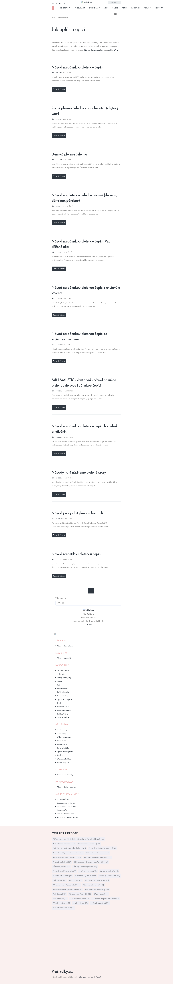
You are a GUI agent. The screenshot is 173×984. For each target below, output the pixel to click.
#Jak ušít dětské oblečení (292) (64, 844)
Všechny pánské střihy (65, 775)
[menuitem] (54, 17)
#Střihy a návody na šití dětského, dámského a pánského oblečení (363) (78, 839)
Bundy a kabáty (62, 696)
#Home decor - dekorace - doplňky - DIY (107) (91, 862)
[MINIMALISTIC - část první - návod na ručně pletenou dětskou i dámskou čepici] (85, 374)
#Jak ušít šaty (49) (75, 880)
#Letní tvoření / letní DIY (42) (93, 885)
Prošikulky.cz (62, 971)
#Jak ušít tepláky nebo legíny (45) (97, 880)
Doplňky (60, 703)
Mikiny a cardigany (64, 677)
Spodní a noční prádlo (65, 699)
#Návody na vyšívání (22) (100, 903)
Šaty (58, 685)
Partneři (98, 977)
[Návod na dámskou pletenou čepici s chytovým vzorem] (85, 282)
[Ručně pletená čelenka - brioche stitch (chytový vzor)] (85, 102)
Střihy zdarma (94, 8)
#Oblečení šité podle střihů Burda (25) (105, 898)
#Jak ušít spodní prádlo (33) (80, 898)
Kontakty (158, 8)
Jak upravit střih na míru (65, 814)
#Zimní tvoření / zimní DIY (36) (80, 894)
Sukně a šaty (61, 741)
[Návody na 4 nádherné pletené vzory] (85, 466)
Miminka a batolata (64, 759)
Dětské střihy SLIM (63, 762)
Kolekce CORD (62, 714)
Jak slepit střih (62, 810)
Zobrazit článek (59, 89)
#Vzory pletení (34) (101, 894)
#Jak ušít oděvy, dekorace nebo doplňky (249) (69, 848)
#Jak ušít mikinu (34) (60, 898)
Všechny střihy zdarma (65, 646)
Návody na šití (79, 8)
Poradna (147, 8)
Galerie (115, 8)
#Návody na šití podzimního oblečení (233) (68, 853)
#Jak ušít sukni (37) (59, 894)
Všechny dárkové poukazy (66, 787)
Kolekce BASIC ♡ (63, 707)
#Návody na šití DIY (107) (62, 862)
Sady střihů (61, 653)
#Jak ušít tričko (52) (59, 880)
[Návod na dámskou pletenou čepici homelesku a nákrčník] (85, 420)
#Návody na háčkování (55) (109, 876)
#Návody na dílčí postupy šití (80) (64, 871)
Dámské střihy (62, 665)
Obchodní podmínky (86, 977)
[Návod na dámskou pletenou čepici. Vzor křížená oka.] (85, 235)
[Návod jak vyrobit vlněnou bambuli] (85, 507)
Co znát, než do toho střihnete (67, 817)
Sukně (59, 681)
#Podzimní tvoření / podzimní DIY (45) (66, 885)
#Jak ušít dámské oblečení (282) (88, 844)
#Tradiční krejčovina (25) (61, 903)
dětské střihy (113, 50)
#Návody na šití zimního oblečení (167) (67, 857)
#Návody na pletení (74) (88, 871)
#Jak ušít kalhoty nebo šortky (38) (97, 889)
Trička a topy (61, 674)
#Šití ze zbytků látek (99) (61, 866)
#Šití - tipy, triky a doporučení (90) (85, 866)
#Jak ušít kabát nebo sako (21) (63, 908)
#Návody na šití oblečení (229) (97, 853)
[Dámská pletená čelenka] (85, 148)
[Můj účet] (119, 14)
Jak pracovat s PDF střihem (66, 806)
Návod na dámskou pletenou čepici (77, 67)
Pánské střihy (62, 769)
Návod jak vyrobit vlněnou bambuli (77, 513)
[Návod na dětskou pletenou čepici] (85, 548)
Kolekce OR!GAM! (64, 710)
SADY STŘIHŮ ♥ (63, 717)
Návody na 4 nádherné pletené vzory (79, 472)
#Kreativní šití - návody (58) (62, 876)
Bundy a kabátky (63, 748)
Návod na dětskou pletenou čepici (76, 554)
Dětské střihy (61, 724)
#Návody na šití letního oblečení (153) (97, 857)
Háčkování (135, 8)
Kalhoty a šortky (62, 688)
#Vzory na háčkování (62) (109, 871)
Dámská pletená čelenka (69, 154)
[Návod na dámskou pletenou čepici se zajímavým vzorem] (85, 328)
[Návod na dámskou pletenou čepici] (85, 61)
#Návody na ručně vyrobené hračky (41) (67, 889)
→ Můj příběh (88, 624)
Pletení (124, 8)
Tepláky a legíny (63, 670)
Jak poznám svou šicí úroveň (67, 803)
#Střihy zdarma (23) (80, 903)
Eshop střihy (65, 8)
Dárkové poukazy (64, 782)
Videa (106, 8)
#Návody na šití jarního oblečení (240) (102, 848)
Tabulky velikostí (62, 799)
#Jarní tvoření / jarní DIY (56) (86, 876)
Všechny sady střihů (64, 658)
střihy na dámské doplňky (93, 50)
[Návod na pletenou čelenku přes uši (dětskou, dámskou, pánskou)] (85, 189)
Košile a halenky (63, 692)
